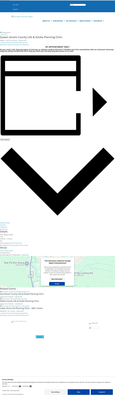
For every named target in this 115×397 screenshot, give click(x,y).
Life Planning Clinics (16, 243)
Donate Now (16, 352)
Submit (39, 337)
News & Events (85, 21)
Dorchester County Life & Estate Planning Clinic (14, 45)
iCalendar (3, 225)
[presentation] (15, 292)
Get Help (39, 363)
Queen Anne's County (21, 245)
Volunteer (15, 355)
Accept (57, 283)
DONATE (15, 9)
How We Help (58, 21)
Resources (98, 21)
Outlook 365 (3, 227)
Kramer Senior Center (6, 251)
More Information (57, 279)
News (13, 363)
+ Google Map (24, 255)
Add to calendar (5, 139)
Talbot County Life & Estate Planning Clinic (19, 301)
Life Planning (10, 245)
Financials (39, 359)
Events (14, 359)
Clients (38, 352)
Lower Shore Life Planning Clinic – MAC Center (21, 308)
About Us (46, 21)
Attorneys (39, 355)
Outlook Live (3, 229)
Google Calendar (5, 223)
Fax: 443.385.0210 (90, 372)
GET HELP (16, 5)
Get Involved (71, 21)
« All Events (3, 35)
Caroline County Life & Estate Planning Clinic (14, 42)
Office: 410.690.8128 (66, 369)
